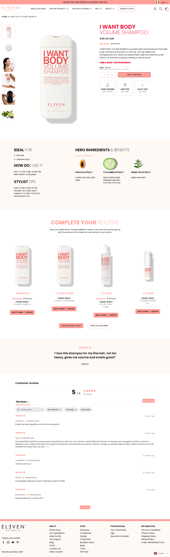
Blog (51, 542)
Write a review (148, 401)
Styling (83, 536)
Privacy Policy (148, 533)
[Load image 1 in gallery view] (8, 31)
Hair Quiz (84, 551)
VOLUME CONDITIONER (64, 299)
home (4, 16)
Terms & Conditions (150, 530)
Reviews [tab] (22, 401)
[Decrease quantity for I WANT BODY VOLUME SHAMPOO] (102, 74)
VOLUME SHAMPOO (22, 303)
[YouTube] (12, 543)
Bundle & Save (87, 542)
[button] (59, 9)
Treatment (85, 539)
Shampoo (84, 530)
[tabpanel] (85, 459)
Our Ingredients (57, 533)
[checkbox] (85, 409)
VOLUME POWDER (148, 301)
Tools (82, 548)
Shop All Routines (99, 325)
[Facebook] (3, 543)
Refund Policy (147, 539)
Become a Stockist (120, 536)
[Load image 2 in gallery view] (8, 48)
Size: (102, 67)
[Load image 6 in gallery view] (8, 114)
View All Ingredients (84, 155)
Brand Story (55, 530)
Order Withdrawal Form (153, 542)
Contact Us (54, 548)
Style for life (55, 536)
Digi (112, 533)
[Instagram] (8, 543)
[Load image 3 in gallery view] (8, 64)
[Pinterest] (17, 543)
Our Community (118, 530)
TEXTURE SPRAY (106, 304)
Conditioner (85, 533)
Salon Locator (56, 551)
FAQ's (52, 545)
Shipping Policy (148, 536)
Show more (85, 507)
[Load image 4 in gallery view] (8, 81)
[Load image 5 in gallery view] (8, 97)
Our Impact (55, 539)
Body (82, 545)
